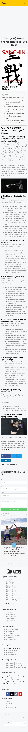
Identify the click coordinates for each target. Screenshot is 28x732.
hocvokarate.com (17, 678)
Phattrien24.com (17, 680)
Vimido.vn (23, 682)
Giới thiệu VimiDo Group (13, 648)
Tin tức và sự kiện (11, 604)
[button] (2, 540)
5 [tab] (15, 564)
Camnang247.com (7, 682)
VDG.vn (4, 684)
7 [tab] (18, 564)
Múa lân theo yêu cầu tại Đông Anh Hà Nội (14, 528)
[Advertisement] (14, 21)
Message (3, 499)
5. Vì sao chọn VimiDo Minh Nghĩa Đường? (14, 117)
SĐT (2, 486)
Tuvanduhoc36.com (13, 684)
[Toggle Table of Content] (24, 95)
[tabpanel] (14, 529)
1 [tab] (8, 564)
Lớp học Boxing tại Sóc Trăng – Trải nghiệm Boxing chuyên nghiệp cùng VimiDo (14, 102)
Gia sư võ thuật (10, 633)
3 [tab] (11, 564)
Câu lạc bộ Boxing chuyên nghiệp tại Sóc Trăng (13, 98)
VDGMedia (24, 727)
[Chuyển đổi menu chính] (24, 3)
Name (2, 480)
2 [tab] (10, 564)
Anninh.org (5, 676)
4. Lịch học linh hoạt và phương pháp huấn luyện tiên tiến (15, 114)
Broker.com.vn (13, 676)
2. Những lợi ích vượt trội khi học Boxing (15, 108)
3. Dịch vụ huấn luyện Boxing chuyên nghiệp (14, 110)
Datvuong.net (22, 676)
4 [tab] (13, 564)
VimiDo (6, 449)
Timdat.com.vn (6, 678)
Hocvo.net (16, 682)
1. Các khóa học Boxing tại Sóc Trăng (15, 106)
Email (2, 492)
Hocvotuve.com (6, 680)
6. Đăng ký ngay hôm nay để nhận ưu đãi (15, 120)
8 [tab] (19, 564)
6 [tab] (16, 564)
